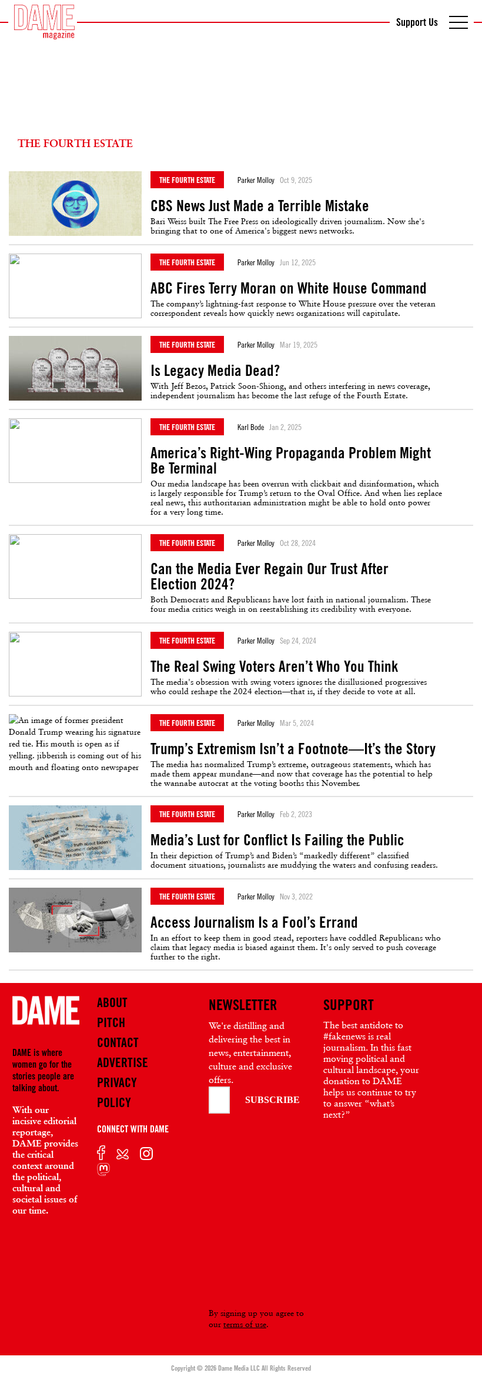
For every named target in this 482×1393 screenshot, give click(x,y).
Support (348, 1005)
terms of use (244, 1324)
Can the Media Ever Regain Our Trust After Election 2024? (269, 576)
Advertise (122, 1062)
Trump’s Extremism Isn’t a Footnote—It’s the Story (293, 749)
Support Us (417, 21)
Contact (118, 1042)
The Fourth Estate (187, 180)
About (112, 1002)
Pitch (111, 1022)
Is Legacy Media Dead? (215, 370)
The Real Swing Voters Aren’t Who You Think (274, 666)
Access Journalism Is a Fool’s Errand (254, 922)
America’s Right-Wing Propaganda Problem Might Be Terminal (290, 460)
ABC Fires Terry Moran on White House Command (288, 288)
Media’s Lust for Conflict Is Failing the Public (277, 840)
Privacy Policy (117, 1092)
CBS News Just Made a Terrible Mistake (259, 206)
